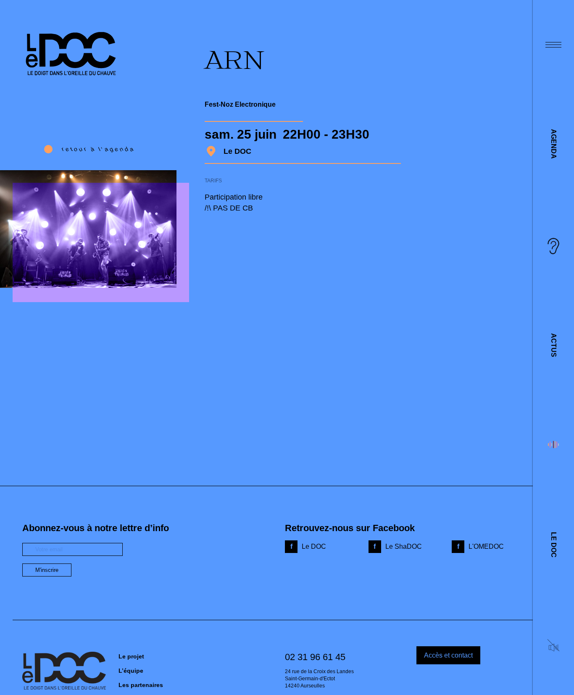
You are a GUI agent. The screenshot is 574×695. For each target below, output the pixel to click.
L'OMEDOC (486, 546)
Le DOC (553, 545)
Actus (553, 345)
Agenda (553, 144)
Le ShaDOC (403, 546)
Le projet (131, 656)
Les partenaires (140, 685)
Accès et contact (448, 655)
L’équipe (130, 670)
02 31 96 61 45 (315, 657)
